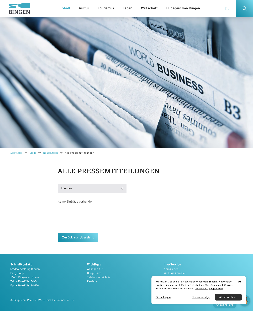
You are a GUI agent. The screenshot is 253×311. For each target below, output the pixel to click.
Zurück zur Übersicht (78, 238)
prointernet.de (65, 300)
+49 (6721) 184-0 (26, 281)
